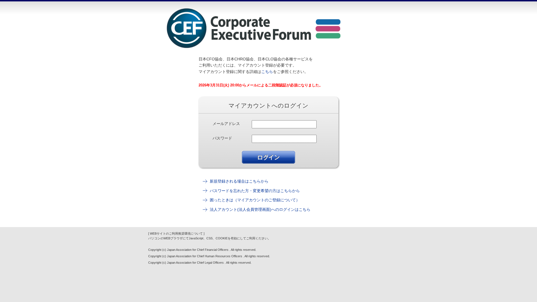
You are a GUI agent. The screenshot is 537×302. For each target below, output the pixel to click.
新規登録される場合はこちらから (239, 181)
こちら (267, 71)
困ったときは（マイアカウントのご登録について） (255, 200)
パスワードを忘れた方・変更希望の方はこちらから (255, 190)
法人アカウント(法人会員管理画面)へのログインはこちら (260, 209)
